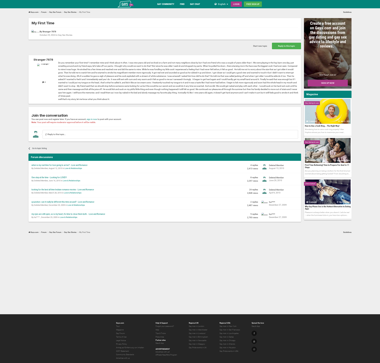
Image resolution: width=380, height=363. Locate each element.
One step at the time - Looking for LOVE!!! (49, 177)
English (222, 4)
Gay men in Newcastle (197, 340)
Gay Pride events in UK (198, 348)
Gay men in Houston (228, 348)
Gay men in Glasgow (197, 344)
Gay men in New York (228, 326)
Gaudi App (160, 343)
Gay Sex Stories (65, 35)
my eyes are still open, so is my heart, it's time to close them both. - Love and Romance (68, 214)
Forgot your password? (165, 326)
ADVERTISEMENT (163, 349)
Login (236, 4)
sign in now (92, 119)
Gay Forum (120, 333)
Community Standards (125, 355)
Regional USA (225, 323)
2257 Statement (122, 351)
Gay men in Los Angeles (229, 333)
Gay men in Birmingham (198, 337)
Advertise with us (123, 358)
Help (157, 330)
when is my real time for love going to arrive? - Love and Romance (59, 165)
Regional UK (194, 323)
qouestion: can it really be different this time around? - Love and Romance (62, 202)
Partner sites (161, 340)
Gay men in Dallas (227, 337)
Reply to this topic (286, 46)
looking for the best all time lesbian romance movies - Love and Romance (62, 189)
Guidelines (347, 12)
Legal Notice (121, 340)
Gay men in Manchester (198, 330)
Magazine (120, 330)
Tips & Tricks (161, 333)
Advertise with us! (163, 352)
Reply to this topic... (56, 134)
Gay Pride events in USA (229, 351)
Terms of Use (121, 337)
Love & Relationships (73, 168)
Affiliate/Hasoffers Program (166, 355)
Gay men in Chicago (227, 340)
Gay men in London (196, 326)
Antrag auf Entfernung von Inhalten (130, 348)
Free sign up (252, 4)
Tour (118, 326)
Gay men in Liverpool (197, 333)
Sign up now (327, 83)
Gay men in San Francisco (230, 330)
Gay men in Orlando (227, 344)
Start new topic (260, 46)
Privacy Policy (121, 344)
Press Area (160, 337)
